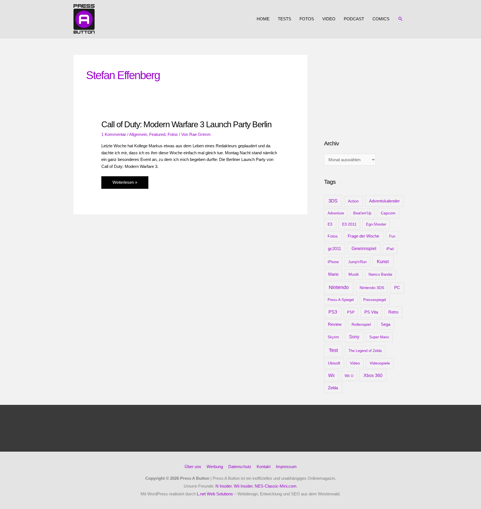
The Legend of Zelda (365, 351)
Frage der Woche (363, 236)
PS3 (332, 311)
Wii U (349, 376)
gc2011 (334, 248)
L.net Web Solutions (215, 493)
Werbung (215, 466)
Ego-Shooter (376, 224)
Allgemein (138, 134)
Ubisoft (334, 363)
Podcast (354, 18)
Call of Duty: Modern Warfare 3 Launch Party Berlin (186, 124)
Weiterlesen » (124, 184)
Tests (284, 18)
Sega (385, 324)
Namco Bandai (380, 274)
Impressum (286, 466)
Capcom (388, 213)
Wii (331, 375)
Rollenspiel (361, 324)
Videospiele (380, 363)
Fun (392, 236)
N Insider (223, 486)
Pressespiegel (374, 300)
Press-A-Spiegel (341, 300)
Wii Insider (243, 486)
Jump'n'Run (357, 262)
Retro (393, 312)
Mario (333, 274)
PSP (351, 312)
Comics (380, 18)
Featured (157, 134)
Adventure (336, 213)
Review (335, 324)
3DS (332, 201)
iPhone (333, 262)
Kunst (383, 261)
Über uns (193, 466)
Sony (354, 336)
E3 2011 (349, 224)
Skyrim (333, 337)
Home (263, 18)
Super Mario (379, 337)
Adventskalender (384, 201)
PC (397, 287)
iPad (390, 249)
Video (328, 18)
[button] (400, 19)
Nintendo (339, 287)
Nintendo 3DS (372, 287)
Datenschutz (239, 466)
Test (333, 350)
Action (353, 201)
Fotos (307, 18)
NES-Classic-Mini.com (275, 486)
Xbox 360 (373, 375)
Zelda (333, 388)
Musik (354, 274)
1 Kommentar (113, 134)
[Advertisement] (366, 89)
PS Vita (371, 312)
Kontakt (264, 466)
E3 (330, 224)
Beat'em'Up (362, 213)
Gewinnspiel (364, 248)
